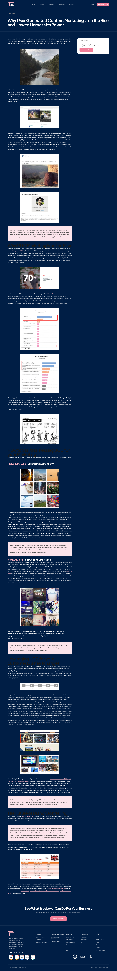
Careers (98, 947)
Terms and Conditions (103, 967)
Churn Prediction (40, 937)
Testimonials (84, 937)
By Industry (69, 931)
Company (98, 931)
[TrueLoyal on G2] (11, 957)
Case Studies (84, 934)
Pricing (82, 945)
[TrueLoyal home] (13, 933)
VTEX (97, 942)
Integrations (84, 939)
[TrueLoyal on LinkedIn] (20, 952)
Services (53, 931)
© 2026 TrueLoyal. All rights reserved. (17, 967)
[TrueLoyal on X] (17, 952)
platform (39, 931)
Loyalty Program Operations (55, 942)
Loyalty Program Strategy (57, 934)
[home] (12, 4)
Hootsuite (98, 945)
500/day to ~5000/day (18, 251)
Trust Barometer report (28, 816)
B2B (67, 950)
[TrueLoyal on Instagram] (14, 952)
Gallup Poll (50, 294)
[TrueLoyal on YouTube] (22, 952)
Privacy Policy (93, 967)
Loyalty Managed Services (55, 937)
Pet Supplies (69, 939)
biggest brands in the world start (56, 888)
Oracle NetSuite (100, 939)
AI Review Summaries (41, 942)
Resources (84, 931)
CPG (67, 945)
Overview (38, 934)
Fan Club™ (38, 939)
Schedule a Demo (103, 4)
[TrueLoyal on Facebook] (11, 952)
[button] (35, 4)
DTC (67, 947)
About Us (98, 934)
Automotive (69, 934)
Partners (98, 937)
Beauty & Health (70, 937)
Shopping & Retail (70, 942)
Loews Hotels (21, 695)
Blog (82, 942)
